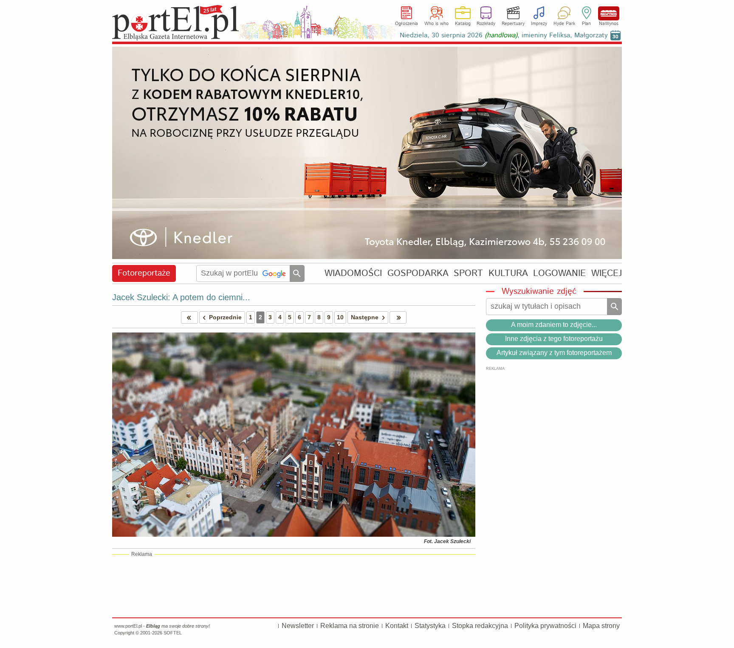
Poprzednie (225, 317)
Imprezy (539, 23)
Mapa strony (601, 625)
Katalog (463, 23)
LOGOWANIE (559, 273)
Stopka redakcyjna (480, 625)
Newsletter (298, 625)
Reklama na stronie (349, 625)
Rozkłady (486, 23)
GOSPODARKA (418, 273)
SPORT (468, 273)
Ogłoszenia (406, 23)
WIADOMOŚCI (353, 273)
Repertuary (513, 23)
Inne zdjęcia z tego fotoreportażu (554, 338)
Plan (586, 23)
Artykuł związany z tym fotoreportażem (554, 352)
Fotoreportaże (144, 273)
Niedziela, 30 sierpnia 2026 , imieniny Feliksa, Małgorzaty (504, 35)
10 (340, 317)
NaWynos (608, 13)
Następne (364, 317)
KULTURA (508, 273)
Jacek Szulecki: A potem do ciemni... (181, 297)
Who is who (436, 23)
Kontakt (396, 625)
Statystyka (430, 625)
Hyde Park (564, 23)
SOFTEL (173, 632)
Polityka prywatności (545, 625)
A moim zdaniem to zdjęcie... (554, 324)
